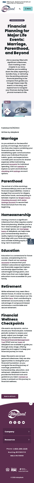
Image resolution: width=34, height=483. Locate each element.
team (20, 342)
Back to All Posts (9, 396)
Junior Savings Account (14, 201)
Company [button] (9, 431)
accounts (13, 164)
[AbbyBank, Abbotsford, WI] (8, 8)
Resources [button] (10, 439)
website (20, 166)
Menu (29, 9)
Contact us (23, 377)
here (11, 298)
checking (5, 171)
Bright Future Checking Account (15, 199)
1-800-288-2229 (20, 449)
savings (16, 171)
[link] (23, 470)
